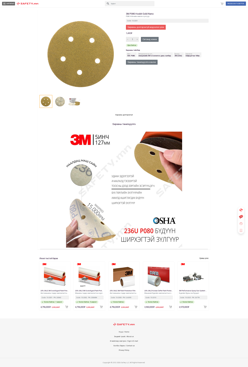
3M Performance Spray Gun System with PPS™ (193, 291)
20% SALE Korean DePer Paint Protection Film (158, 291)
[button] (45, 101)
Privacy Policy (124, 350)
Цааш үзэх (204, 258)
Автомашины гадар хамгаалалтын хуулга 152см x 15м (55, 293)
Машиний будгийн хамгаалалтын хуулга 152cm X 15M (158, 293)
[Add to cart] (66, 307)
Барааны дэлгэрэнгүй (124, 115)
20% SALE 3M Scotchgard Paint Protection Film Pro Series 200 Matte (89, 291)
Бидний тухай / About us (124, 336)
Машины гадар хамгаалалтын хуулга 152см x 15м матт (89, 293)
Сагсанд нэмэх (150, 39)
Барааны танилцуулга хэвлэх (142, 62)
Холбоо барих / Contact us (124, 346)
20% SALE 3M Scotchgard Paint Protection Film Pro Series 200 (55, 291)
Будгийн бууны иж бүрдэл (189, 293)
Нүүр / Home (124, 332)
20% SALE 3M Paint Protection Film (123, 291)
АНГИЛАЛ (8, 3)
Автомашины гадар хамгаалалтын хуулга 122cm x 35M (124, 293)
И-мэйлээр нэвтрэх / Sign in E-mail (124, 341)
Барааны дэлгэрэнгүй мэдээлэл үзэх (146, 27)
